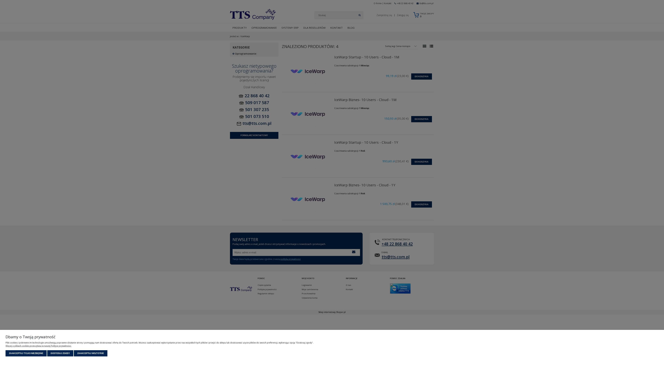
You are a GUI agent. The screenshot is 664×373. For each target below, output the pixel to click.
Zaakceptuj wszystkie (90, 353)
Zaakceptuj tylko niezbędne (26, 353)
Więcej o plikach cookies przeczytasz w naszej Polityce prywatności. (38, 345)
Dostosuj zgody (60, 353)
